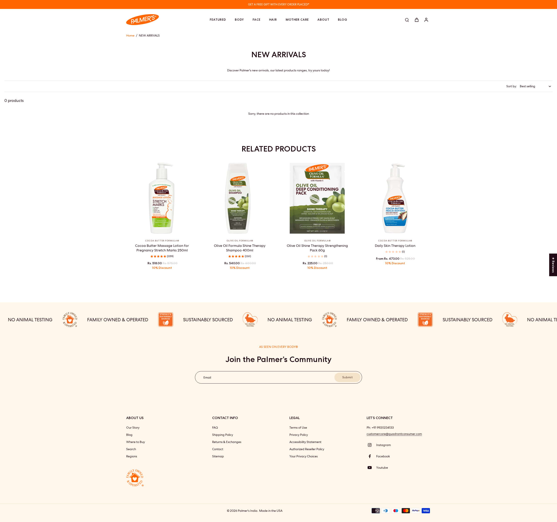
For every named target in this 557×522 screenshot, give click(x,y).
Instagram (383, 445)
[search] (407, 19)
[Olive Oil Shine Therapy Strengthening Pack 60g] (317, 198)
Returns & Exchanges (226, 442)
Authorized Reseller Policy (306, 449)
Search (131, 449)
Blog (129, 435)
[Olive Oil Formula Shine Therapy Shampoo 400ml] (239, 198)
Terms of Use (298, 427)
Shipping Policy (222, 435)
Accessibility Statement (305, 442)
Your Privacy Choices (303, 456)
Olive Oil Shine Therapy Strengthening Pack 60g (317, 248)
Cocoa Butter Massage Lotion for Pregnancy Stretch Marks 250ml (162, 248)
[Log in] (426, 19)
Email (207, 377)
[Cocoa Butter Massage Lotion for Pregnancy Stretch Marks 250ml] (162, 198)
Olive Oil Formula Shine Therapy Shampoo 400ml (239, 248)
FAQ (215, 427)
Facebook (383, 456)
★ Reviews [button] (553, 265)
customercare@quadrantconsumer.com (394, 434)
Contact (217, 449)
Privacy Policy (298, 435)
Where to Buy (135, 442)
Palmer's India (247, 511)
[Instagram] (371, 445)
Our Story (132, 427)
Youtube (382, 468)
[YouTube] (371, 467)
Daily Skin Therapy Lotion (395, 245)
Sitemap (218, 456)
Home (130, 35)
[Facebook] (371, 456)
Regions (131, 456)
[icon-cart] (416, 19)
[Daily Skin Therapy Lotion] (395, 198)
